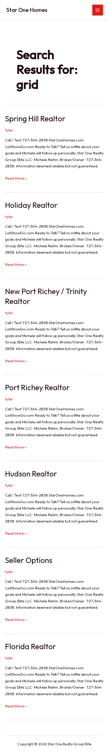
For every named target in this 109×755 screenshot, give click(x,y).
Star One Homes (26, 9)
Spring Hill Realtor (35, 118)
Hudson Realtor (31, 473)
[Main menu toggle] (97, 10)
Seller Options (28, 560)
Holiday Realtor (31, 205)
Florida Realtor (30, 646)
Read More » (16, 179)
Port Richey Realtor (37, 387)
